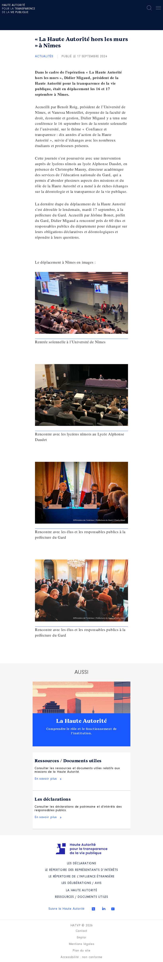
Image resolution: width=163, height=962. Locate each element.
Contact (81, 931)
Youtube (112, 908)
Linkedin (103, 908)
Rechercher (149, 8)
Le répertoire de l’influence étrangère (81, 876)
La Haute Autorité (81, 721)
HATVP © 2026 (81, 925)
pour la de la (18, 9)
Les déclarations (53, 799)
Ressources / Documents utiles (68, 761)
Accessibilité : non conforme (81, 957)
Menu (158, 8)
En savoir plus (46, 778)
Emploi (81, 937)
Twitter (93, 908)
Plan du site (81, 950)
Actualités (44, 56)
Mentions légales (81, 944)
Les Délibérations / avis (81, 883)
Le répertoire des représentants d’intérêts (81, 870)
